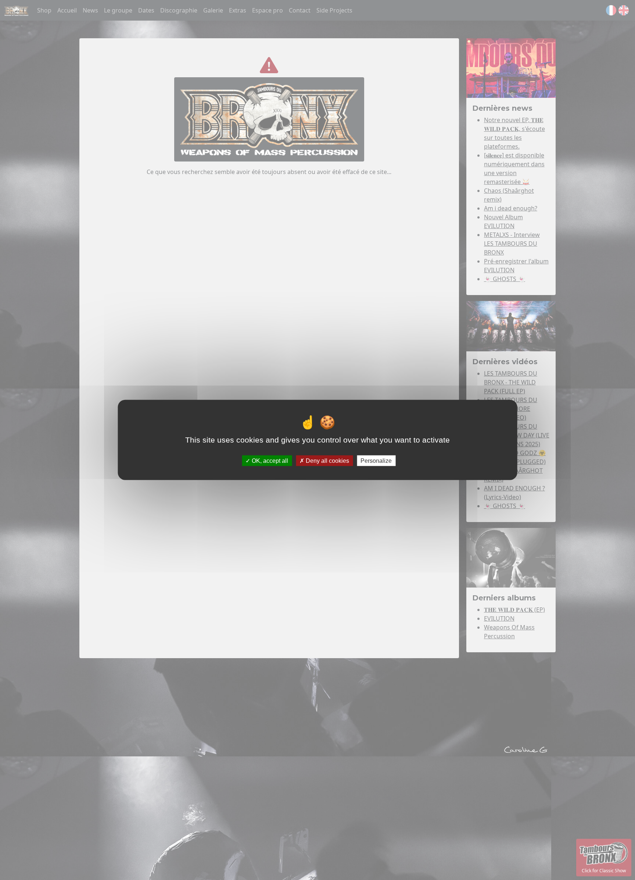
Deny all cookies (326, 461)
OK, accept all (269, 461)
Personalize (376, 461)
